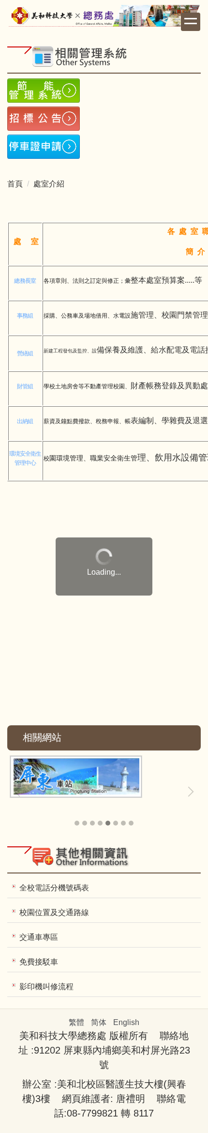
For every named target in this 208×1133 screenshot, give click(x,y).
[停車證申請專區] (104, 147)
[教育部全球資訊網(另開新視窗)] (104, 775)
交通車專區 (38, 937)
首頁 (15, 184)
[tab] (77, 823)
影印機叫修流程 (46, 986)
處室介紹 (48, 184)
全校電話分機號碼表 (54, 888)
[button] (19, 792)
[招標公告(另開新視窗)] (104, 119)
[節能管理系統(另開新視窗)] (104, 90)
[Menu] (190, 22)
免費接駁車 (38, 962)
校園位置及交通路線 (54, 912)
